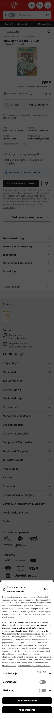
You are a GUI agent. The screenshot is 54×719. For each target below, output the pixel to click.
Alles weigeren (27, 709)
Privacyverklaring (9, 665)
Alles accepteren (27, 700)
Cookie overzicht (25, 665)
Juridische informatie (42, 665)
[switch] (42, 682)
